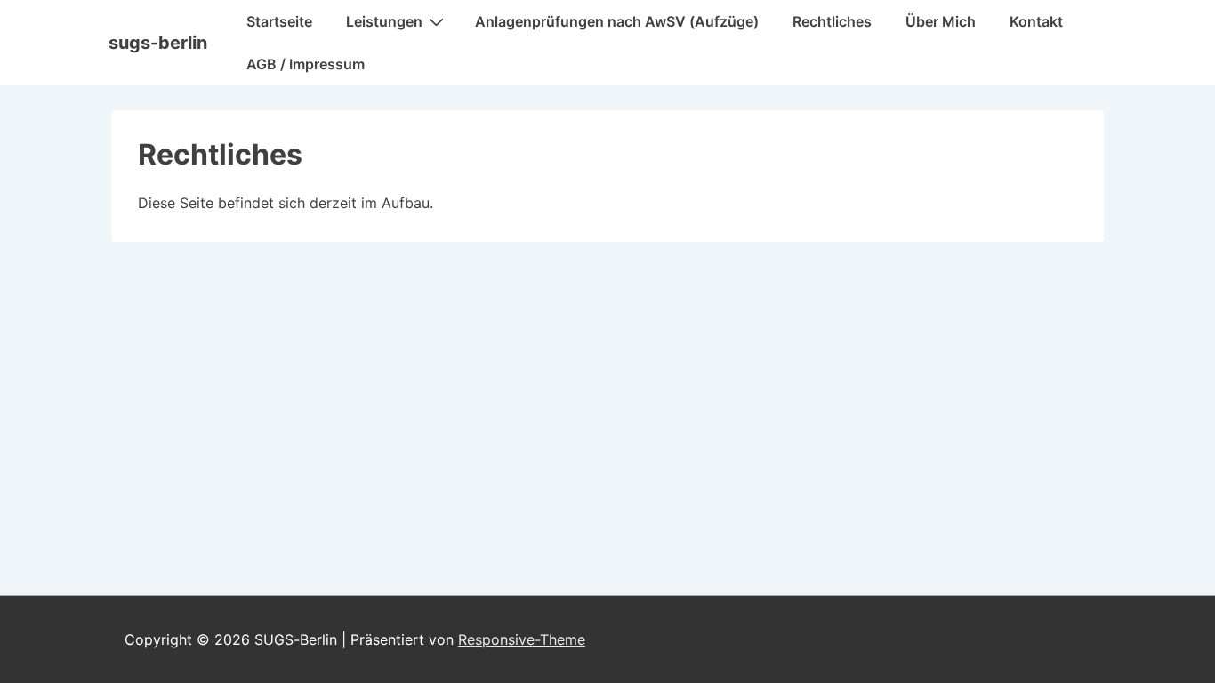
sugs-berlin (158, 42)
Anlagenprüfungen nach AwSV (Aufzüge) (617, 21)
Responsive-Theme (521, 639)
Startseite (279, 21)
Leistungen (384, 21)
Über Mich (940, 21)
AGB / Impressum (305, 64)
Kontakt (1036, 21)
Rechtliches (832, 21)
